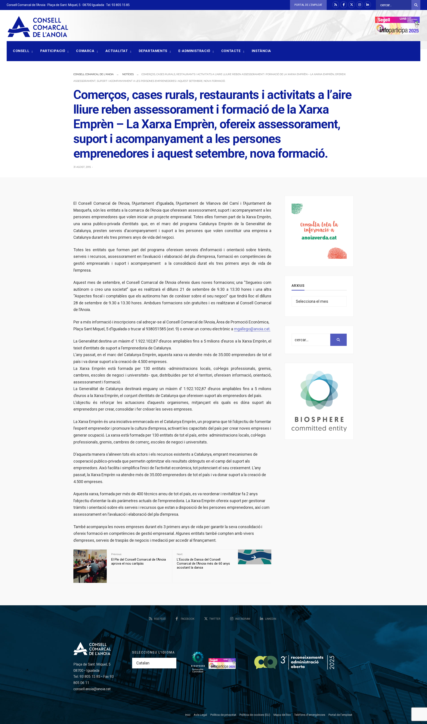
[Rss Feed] (335, 4)
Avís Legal (200, 714)
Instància (261, 51)
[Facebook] (343, 4)
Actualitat (116, 51)
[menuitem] (20, 51)
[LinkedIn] (367, 4)
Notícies (128, 74)
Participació (52, 51)
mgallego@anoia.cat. (252, 329)
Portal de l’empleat (308, 4)
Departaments (153, 51)
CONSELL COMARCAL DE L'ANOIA (93, 74)
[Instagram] (359, 4)
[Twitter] (351, 4)
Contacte (231, 51)
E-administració (194, 51)
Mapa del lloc (282, 714)
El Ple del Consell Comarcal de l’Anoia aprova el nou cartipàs (138, 559)
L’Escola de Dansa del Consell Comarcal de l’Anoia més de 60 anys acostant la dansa (203, 561)
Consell (21, 51)
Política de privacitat (223, 714)
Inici (187, 714)
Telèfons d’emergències (309, 714)
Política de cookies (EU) (255, 714)
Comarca (85, 51)
